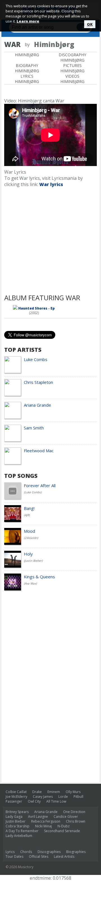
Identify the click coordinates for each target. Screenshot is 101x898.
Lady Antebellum (19, 835)
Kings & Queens (39, 576)
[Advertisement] (50, 242)
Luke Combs (35, 359)
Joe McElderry (16, 796)
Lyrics (10, 851)
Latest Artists (64, 856)
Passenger (14, 801)
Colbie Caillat (16, 791)
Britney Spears (17, 811)
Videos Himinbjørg (72, 78)
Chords (26, 851)
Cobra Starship (17, 826)
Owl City (34, 801)
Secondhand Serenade (62, 830)
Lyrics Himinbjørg (27, 78)
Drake (37, 791)
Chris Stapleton (38, 382)
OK (90, 24)
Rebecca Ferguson (45, 821)
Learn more (28, 21)
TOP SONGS (21, 476)
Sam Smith (34, 428)
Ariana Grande (37, 405)
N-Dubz (64, 826)
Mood (29, 531)
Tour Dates (14, 856)
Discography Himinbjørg (72, 57)
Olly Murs (73, 791)
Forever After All (40, 485)
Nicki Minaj (43, 826)
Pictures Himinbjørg (72, 68)
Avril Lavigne (38, 816)
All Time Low (56, 801)
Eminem (53, 791)
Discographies (49, 851)
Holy (28, 554)
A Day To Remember (22, 830)
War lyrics (51, 184)
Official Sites (38, 856)
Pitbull (78, 796)
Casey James (43, 796)
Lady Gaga (14, 816)
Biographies (76, 851)
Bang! (29, 508)
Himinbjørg (27, 54)
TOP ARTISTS (23, 349)
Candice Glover (66, 816)
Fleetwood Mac (39, 450)
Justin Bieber (16, 821)
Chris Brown (75, 821)
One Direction (74, 811)
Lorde (63, 796)
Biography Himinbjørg (27, 68)
